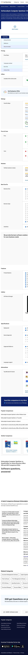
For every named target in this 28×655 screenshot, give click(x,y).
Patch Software (5, 579)
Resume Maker (17, 587)
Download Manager (6, 587)
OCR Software (5, 583)
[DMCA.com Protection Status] (22, 647)
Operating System (15, 583)
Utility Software (13, 6)
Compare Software (21, 6)
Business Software (4, 6)
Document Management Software (10, 574)
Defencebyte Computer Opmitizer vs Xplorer (11, 451)
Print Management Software (18, 579)
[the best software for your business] (6, 2)
